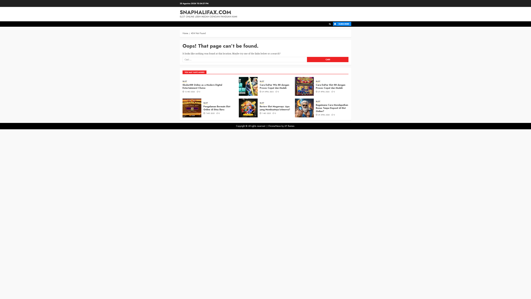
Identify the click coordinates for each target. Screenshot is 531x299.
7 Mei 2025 (210, 113)
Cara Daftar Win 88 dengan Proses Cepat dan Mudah (274, 86)
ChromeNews (274, 126)
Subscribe (344, 24)
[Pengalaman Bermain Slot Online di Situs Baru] (192, 108)
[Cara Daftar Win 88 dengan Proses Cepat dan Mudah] (248, 86)
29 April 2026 (268, 92)
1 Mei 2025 (266, 113)
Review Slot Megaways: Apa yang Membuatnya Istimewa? (275, 108)
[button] (330, 24)
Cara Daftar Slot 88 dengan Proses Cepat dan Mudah (330, 86)
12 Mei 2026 (190, 92)
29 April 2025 (324, 115)
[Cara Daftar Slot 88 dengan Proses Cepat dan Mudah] (304, 86)
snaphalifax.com (205, 12)
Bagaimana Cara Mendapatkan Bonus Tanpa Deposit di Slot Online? (332, 108)
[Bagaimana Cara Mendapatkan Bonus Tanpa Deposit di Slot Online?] (304, 108)
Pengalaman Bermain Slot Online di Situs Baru (216, 108)
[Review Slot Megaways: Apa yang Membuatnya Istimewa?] (248, 108)
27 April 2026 (324, 92)
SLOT (185, 81)
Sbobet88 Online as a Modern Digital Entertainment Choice (202, 86)
